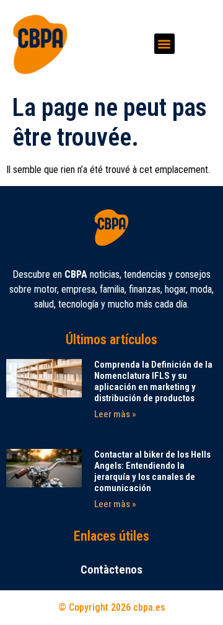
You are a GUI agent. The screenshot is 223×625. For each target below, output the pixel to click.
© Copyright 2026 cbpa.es (111, 607)
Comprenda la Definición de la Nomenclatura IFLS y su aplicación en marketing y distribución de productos (153, 381)
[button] (164, 43)
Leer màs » (115, 414)
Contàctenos (111, 569)
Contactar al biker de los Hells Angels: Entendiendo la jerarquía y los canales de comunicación (152, 471)
